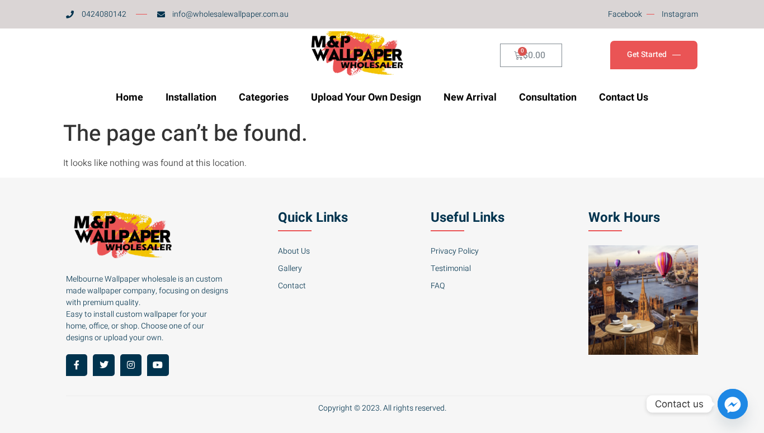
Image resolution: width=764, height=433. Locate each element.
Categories (264, 97)
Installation (191, 97)
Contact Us (623, 97)
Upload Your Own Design (366, 97)
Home (129, 97)
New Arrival (470, 97)
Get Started (647, 55)
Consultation (548, 97)
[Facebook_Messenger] (733, 404)
